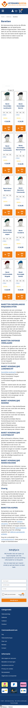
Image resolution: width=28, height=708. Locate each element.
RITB (17, 703)
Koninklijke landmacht (8, 372)
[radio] (4, 112)
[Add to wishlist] (4, 93)
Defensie (8, 16)
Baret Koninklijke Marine (20, 106)
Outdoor (4, 624)
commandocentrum (7, 539)
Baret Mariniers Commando (21, 190)
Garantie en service (7, 665)
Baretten (6, 21)
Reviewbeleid (6, 672)
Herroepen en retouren (9, 658)
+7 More (4, 114)
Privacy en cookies (7, 669)
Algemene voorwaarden (9, 676)
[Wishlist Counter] (16, 11)
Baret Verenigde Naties (20, 274)
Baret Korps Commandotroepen (7, 232)
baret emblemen (20, 528)
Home (3, 16)
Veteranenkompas (7, 638)
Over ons (4, 641)
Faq (3, 634)
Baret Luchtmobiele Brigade (7, 274)
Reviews (4, 644)
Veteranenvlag (6, 614)
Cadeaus (4, 621)
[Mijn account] (13, 11)
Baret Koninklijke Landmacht (7, 106)
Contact (4, 648)
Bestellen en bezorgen (8, 662)
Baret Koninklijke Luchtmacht (7, 148)
